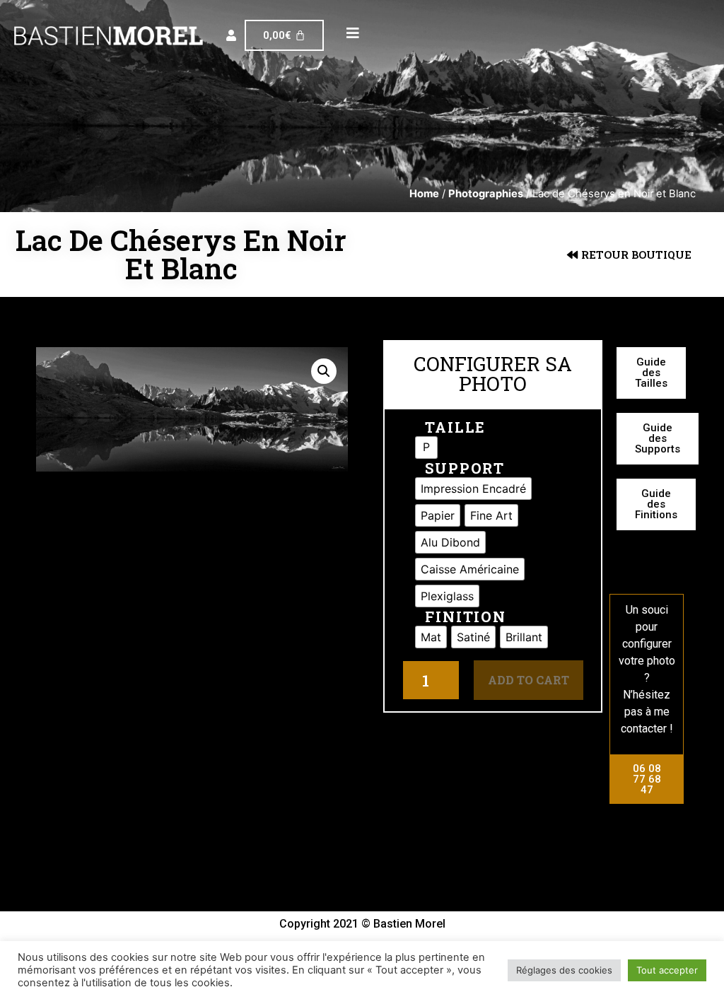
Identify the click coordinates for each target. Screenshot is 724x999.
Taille (455, 427)
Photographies (485, 193)
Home (424, 193)
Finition (465, 616)
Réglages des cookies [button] (564, 970)
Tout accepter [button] (667, 970)
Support (465, 468)
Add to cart (528, 679)
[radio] (426, 447)
